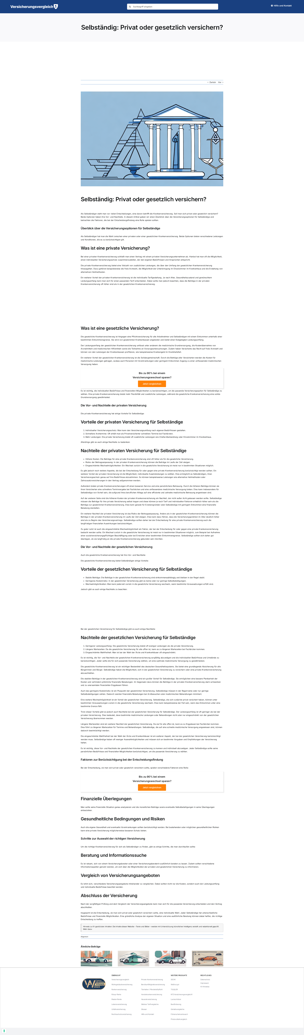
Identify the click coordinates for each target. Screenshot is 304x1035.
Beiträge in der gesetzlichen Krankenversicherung (128, 577)
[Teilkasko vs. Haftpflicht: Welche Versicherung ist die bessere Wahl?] (96, 952)
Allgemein (84, 937)
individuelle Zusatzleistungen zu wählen (156, 474)
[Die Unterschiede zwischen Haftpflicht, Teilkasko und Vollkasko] (207, 952)
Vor (219, 82)
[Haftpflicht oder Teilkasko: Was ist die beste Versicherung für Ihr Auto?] (170, 952)
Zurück (212, 82)
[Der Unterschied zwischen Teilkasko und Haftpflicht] (133, 952)
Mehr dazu (87, 929)
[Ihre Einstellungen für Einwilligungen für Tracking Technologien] (4, 1031)
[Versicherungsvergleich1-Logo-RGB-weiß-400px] (34, 5)
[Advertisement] (152, 59)
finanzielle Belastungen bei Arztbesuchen (141, 694)
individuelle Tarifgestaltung (149, 277)
